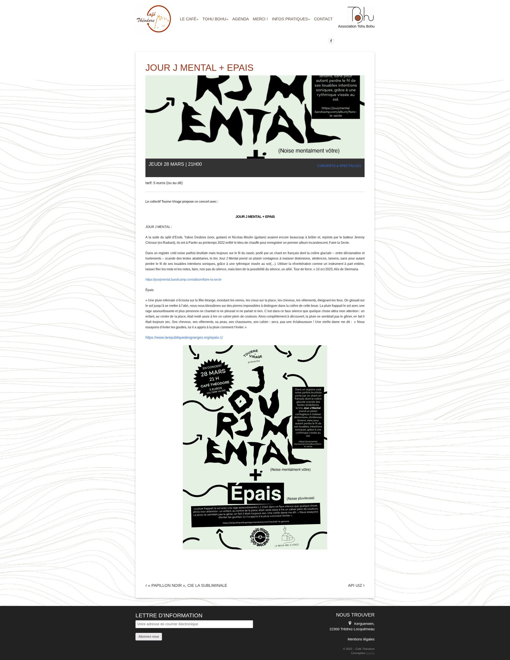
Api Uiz (355, 585)
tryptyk (370, 653)
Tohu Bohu (214, 19)
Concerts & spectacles (339, 166)
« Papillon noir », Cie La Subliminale (187, 585)
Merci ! (260, 19)
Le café (188, 19)
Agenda (240, 19)
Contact (323, 19)
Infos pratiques (290, 19)
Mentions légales (361, 639)
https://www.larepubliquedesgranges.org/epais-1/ (184, 337)
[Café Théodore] (153, 26)
